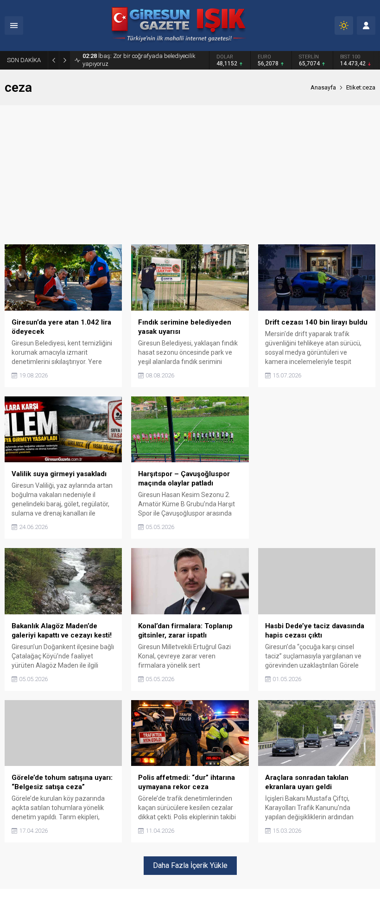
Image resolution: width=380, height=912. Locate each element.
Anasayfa (323, 87)
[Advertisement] (190, 175)
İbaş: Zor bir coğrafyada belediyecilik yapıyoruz (139, 59)
